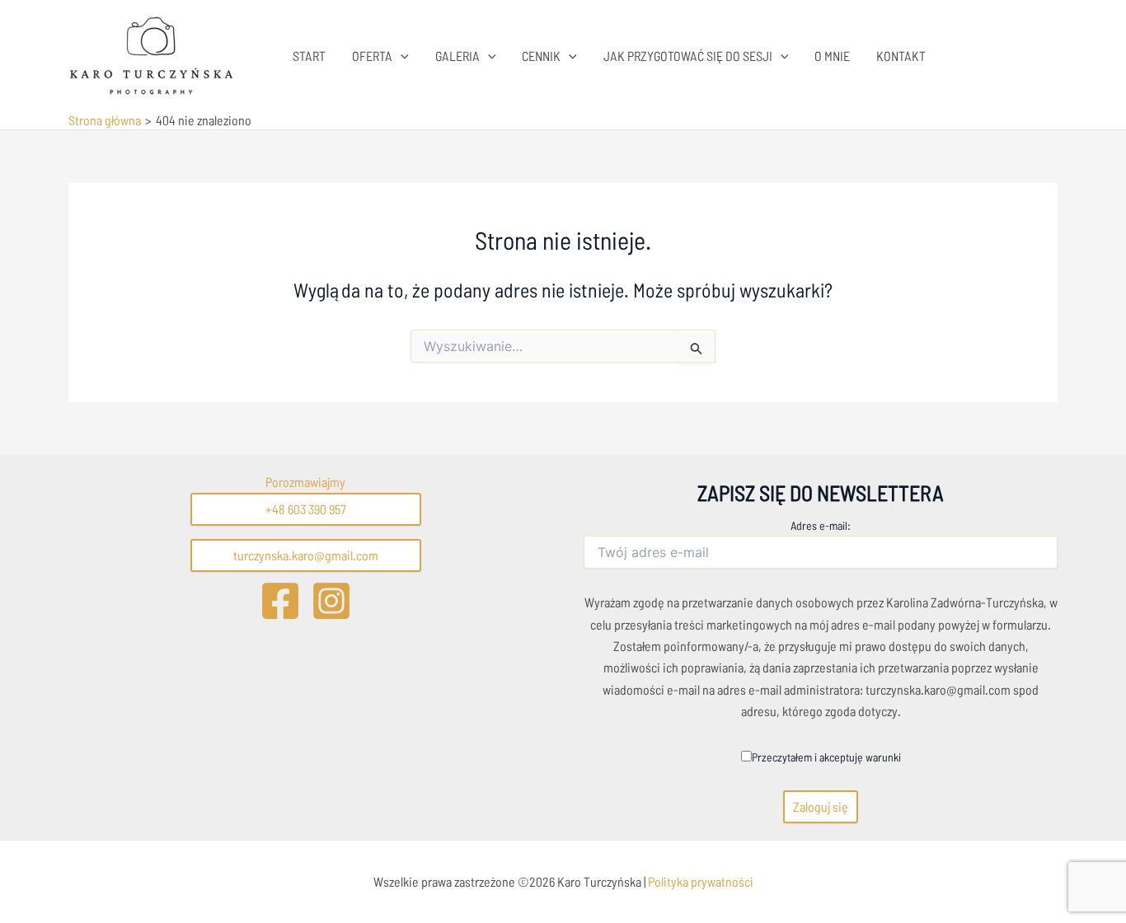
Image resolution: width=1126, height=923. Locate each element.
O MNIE (832, 55)
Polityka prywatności (699, 881)
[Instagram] (331, 600)
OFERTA (372, 55)
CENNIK (541, 55)
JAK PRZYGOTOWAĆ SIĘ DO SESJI (687, 55)
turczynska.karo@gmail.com (305, 555)
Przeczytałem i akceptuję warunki (826, 757)
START (309, 55)
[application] (400, 56)
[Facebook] (280, 600)
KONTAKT (901, 55)
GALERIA (457, 55)
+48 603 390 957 (305, 509)
